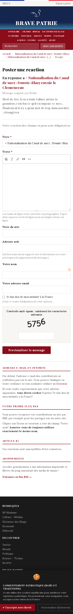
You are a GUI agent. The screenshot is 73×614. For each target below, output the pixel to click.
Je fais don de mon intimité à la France (30, 297)
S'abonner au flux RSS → (16, 477)
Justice (38, 36)
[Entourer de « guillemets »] (29, 159)
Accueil (6, 53)
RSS (4, 3)
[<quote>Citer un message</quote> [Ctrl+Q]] (23, 159)
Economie (13, 36)
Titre (5, 137)
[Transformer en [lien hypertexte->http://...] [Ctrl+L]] (18, 159)
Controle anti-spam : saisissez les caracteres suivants (36, 313)
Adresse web (10, 241)
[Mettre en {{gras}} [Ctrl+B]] (6, 159)
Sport (52, 40)
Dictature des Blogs (53, 31)
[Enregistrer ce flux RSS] (69, 269)
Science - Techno (26, 40)
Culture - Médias (31, 31)
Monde (47, 36)
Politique (59, 36)
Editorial (26, 36)
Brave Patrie (37, 22)
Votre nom (9, 264)
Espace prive (63, 3)
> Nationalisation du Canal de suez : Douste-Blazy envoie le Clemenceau (35, 82)
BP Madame (13, 31)
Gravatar (61, 383)
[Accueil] (36, 13)
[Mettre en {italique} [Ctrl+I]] (12, 159)
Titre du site (10, 227)
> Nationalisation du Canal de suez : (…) (28, 57)
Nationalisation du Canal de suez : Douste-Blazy (42, 53)
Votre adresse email (15, 283)
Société (42, 40)
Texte (6, 151)
